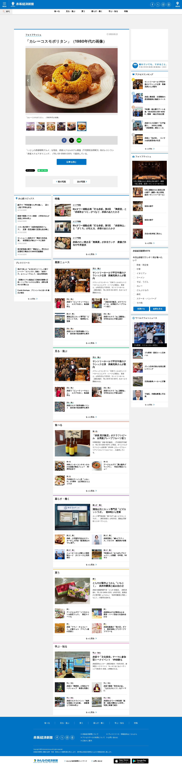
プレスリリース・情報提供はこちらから (122, 734)
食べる (57, 11)
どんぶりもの (142, 290)
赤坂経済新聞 (22, 4)
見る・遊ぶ (70, 11)
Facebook (152, 4)
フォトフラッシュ (33, 34)
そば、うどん (142, 282)
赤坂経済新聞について (90, 734)
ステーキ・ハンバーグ (146, 298)
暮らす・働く (97, 11)
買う (83, 11)
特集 (126, 11)
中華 (139, 269)
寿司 (139, 294)
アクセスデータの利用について (93, 737)
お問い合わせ (113, 737)
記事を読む (72, 162)
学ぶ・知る (113, 11)
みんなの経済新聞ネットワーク (45, 761)
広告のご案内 (87, 741)
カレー (140, 286)
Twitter (158, 4)
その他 (140, 303)
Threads (169, 4)
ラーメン (140, 277)
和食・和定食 (142, 265)
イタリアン (141, 273)
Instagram (163, 4)
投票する (141, 309)
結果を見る (157, 309)
